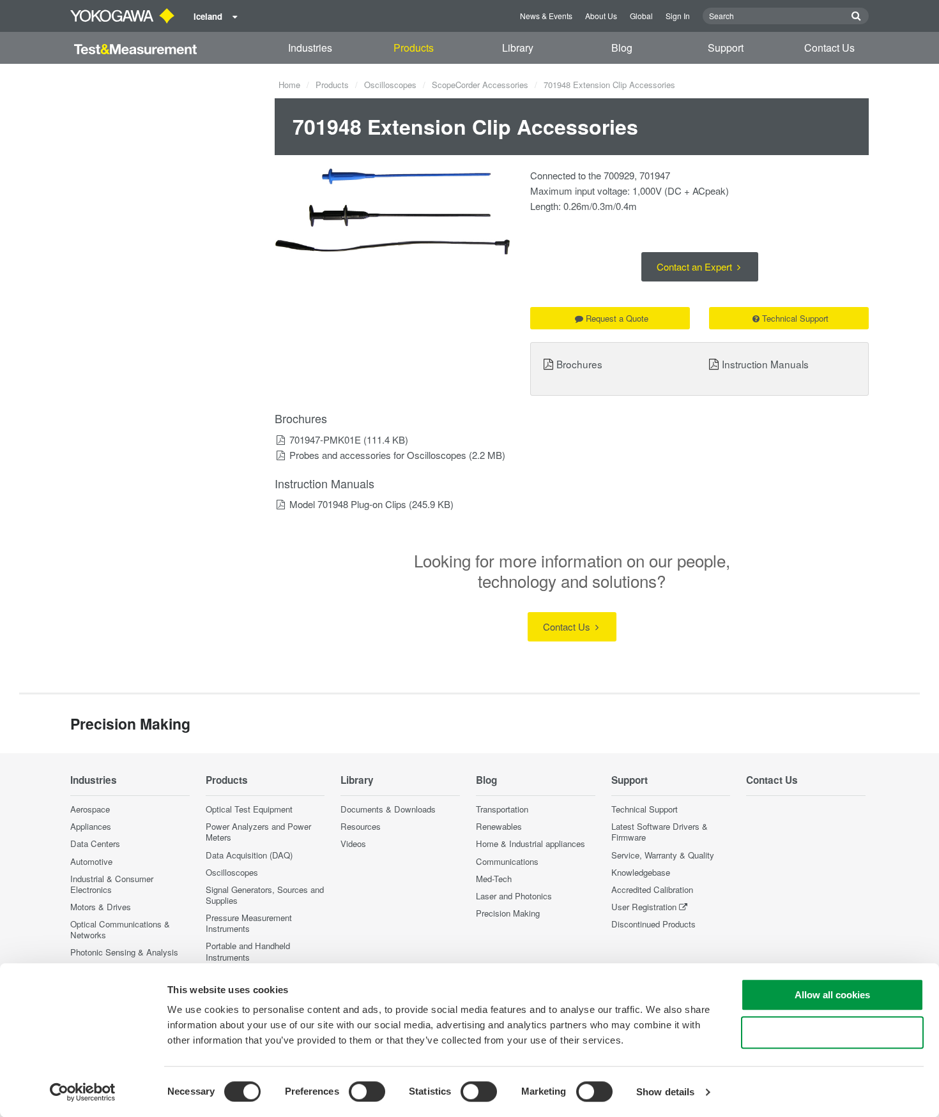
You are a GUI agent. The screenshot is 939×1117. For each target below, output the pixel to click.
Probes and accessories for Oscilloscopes (377, 454)
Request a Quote (617, 318)
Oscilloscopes (390, 85)
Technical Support (795, 318)
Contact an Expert (696, 266)
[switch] (367, 1091)
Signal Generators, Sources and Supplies (265, 894)
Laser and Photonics (514, 896)
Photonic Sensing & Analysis (124, 952)
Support (726, 47)
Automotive (91, 861)
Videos (353, 843)
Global (641, 15)
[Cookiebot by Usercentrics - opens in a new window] (83, 1092)
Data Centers (95, 843)
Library (517, 47)
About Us (601, 15)
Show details (665, 1091)
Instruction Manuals (765, 364)
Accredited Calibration (652, 889)
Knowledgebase (640, 872)
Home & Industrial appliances (530, 843)
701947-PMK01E (325, 439)
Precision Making (508, 913)
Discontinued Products (653, 924)
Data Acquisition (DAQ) (249, 855)
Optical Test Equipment (249, 809)
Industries (310, 47)
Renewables (499, 826)
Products (413, 47)
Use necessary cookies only (832, 1032)
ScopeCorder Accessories (480, 85)
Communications (507, 861)
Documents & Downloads (388, 809)
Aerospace (90, 809)
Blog (621, 47)
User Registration (643, 907)
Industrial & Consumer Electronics (111, 884)
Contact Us (829, 47)
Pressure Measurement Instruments (249, 922)
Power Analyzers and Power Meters (258, 831)
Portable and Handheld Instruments (248, 951)
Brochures (579, 364)
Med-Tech (494, 879)
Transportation (502, 809)
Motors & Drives (100, 907)
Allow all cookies (832, 994)
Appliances (90, 826)
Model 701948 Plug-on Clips (347, 504)
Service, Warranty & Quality (662, 855)
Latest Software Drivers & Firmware (659, 831)
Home (289, 85)
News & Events (546, 15)
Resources (360, 826)
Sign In (678, 15)
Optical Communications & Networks (120, 929)
